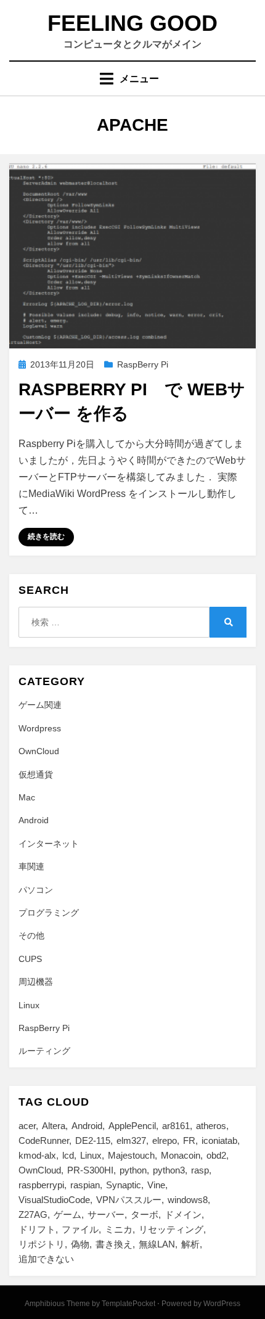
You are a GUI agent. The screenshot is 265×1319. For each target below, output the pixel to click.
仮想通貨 (35, 774)
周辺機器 (35, 982)
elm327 (131, 1140)
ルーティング (44, 1051)
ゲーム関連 (40, 705)
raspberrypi (41, 1185)
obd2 (216, 1155)
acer (27, 1125)
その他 (31, 935)
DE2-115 (92, 1140)
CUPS (30, 959)
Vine (156, 1185)
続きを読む (46, 536)
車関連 (31, 866)
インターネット (48, 844)
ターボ (144, 1214)
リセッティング (171, 1229)
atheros (211, 1125)
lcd (68, 1155)
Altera (53, 1125)
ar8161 (176, 1125)
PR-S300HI (90, 1170)
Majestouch (131, 1155)
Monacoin (180, 1155)
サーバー (106, 1214)
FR (189, 1140)
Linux (28, 1005)
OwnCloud (38, 751)
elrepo (164, 1140)
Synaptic (123, 1185)
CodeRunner (43, 1140)
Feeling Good (132, 23)
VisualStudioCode (54, 1199)
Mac (26, 797)
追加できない (46, 1259)
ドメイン (183, 1214)
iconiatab (219, 1140)
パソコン (35, 890)
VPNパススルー (128, 1199)
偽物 (80, 1244)
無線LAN (157, 1244)
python (133, 1170)
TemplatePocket (128, 1303)
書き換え (114, 1244)
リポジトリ (41, 1244)
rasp (200, 1170)
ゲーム (67, 1214)
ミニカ (118, 1229)
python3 (169, 1170)
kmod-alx (37, 1155)
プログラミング (48, 913)
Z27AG (32, 1214)
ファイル (80, 1229)
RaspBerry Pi (142, 364)
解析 (190, 1244)
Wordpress (39, 728)
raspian (85, 1185)
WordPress (221, 1303)
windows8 (188, 1199)
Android (33, 820)
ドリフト (36, 1229)
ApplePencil (132, 1125)
